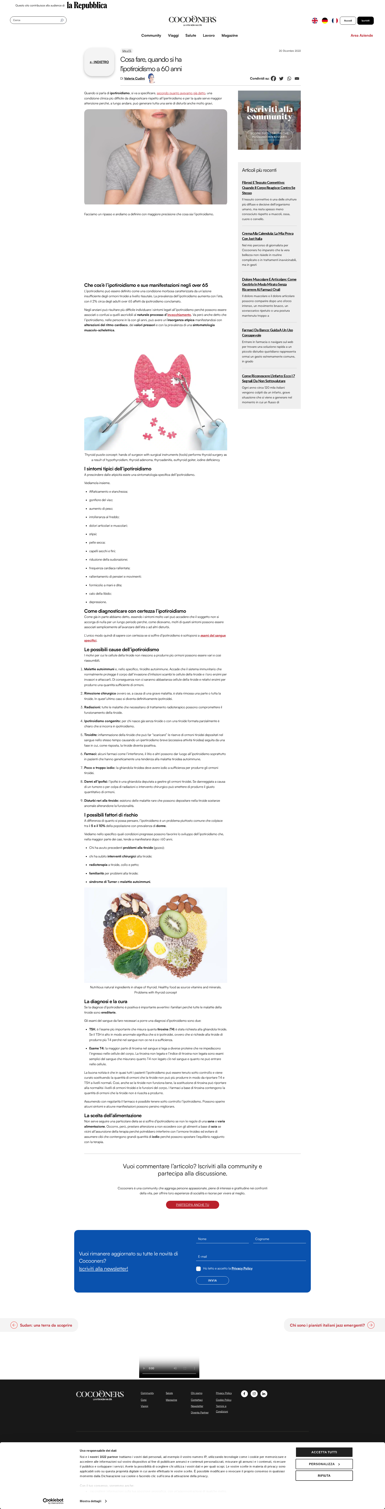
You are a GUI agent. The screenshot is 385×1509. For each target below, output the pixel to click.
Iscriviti (366, 20)
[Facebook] (273, 78)
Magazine (230, 35)
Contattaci (197, 1399)
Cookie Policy (223, 1399)
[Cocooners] (192, 21)
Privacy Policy (242, 1268)
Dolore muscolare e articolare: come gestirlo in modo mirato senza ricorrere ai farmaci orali (269, 285)
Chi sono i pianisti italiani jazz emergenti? (327, 1325)
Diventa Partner (200, 1412)
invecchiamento (179, 315)
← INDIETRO (99, 62)
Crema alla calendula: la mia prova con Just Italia (267, 236)
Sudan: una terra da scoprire (46, 1325)
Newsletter (197, 1406)
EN (315, 21)
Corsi (144, 1399)
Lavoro (209, 35)
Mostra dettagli (90, 1501)
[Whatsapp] (289, 78)
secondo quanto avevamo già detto (181, 93)
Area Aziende (362, 35)
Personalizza (322, 1464)
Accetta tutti (324, 1452)
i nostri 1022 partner (103, 1456)
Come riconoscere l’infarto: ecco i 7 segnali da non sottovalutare (268, 378)
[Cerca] (62, 20)
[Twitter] (281, 78)
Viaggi (173, 35)
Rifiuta (324, 1475)
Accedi (348, 20)
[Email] (296, 78)
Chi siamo (196, 1393)
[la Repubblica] (87, 5)
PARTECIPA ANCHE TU (192, 1205)
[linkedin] (263, 1393)
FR (335, 21)
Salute (190, 35)
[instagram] (254, 1393)
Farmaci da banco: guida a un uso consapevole (267, 332)
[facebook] (244, 1393)
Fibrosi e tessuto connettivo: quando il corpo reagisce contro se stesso (268, 188)
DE (325, 21)
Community (151, 35)
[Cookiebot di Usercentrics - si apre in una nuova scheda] (53, 1501)
